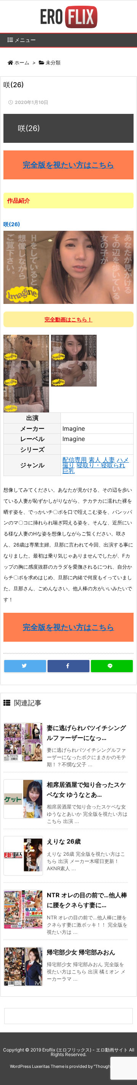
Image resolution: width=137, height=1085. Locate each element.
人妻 (109, 459)
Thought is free (110, 1066)
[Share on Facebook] (68, 666)
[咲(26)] (68, 267)
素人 (95, 459)
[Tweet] (25, 666)
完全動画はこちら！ (68, 319)
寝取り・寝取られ (100, 465)
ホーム (21, 62)
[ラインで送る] (112, 666)
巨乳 (68, 471)
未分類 (53, 62)
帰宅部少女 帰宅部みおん (81, 952)
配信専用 (74, 459)
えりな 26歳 (64, 841)
